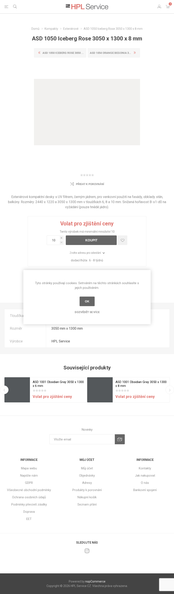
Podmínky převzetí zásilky (29, 504)
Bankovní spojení (145, 490)
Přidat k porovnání (90, 184)
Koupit (91, 240)
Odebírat (120, 439)
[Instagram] (87, 550)
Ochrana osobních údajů (29, 497)
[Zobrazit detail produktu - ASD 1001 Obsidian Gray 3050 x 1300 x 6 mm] (17, 390)
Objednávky (87, 475)
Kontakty (145, 468)
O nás (145, 483)
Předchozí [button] (4, 390)
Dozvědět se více (87, 311)
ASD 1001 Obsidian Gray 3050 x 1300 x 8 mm (141, 384)
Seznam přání (87, 504)
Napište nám (29, 475)
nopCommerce (95, 581)
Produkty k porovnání (87, 490)
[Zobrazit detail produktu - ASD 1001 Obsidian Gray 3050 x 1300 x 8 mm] (100, 390)
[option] (45, 390)
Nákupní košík (87, 497)
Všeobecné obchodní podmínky (29, 490)
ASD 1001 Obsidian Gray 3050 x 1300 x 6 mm (58, 384)
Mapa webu (29, 468)
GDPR (29, 483)
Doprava (29, 512)
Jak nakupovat (145, 475)
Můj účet (87, 468)
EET (29, 519)
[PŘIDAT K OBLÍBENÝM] (122, 240)
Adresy (87, 483)
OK (87, 301)
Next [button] (170, 390)
